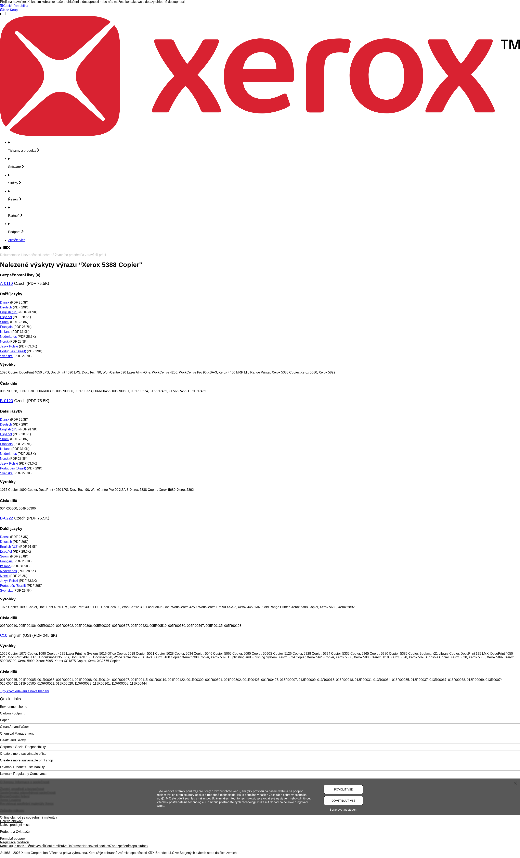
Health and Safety (13, 740)
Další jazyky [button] (11, 294)
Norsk (4, 341)
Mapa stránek (138, 846)
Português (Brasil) (13, 351)
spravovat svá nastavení (273, 798)
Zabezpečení (119, 846)
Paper (4, 720)
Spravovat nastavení (343, 809)
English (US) (9, 312)
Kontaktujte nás (11, 846)
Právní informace (71, 846)
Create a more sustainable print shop (26, 760)
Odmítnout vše (343, 800)
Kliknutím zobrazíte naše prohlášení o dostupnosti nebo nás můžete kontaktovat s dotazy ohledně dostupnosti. (106, 1)
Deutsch (6, 307)
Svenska (6, 356)
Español (6, 317)
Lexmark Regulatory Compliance (23, 773)
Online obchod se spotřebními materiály (28, 817)
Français (6, 327)
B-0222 (6, 518)
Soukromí (52, 846)
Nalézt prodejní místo (15, 824)
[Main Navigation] (260, 248)
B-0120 (6, 401)
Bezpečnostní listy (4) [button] (20, 275)
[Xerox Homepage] (260, 135)
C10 (3, 635)
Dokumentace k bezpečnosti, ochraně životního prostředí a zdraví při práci (53, 255)
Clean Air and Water (14, 726)
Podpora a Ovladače (15, 831)
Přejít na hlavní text (13, 1)
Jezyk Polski (9, 346)
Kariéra (27, 846)
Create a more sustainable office (23, 753)
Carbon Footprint (12, 713)
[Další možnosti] (260, 14)
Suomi (4, 322)
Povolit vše (343, 789)
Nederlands (8, 336)
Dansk (4, 302)
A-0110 (6, 283)
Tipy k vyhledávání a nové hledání (24, 691)
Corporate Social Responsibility (23, 747)
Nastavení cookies (96, 846)
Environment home (13, 706)
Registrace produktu (14, 842)
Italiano (5, 331)
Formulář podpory (13, 838)
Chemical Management (17, 733)
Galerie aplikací (11, 821)
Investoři (39, 846)
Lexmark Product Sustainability (22, 767)
